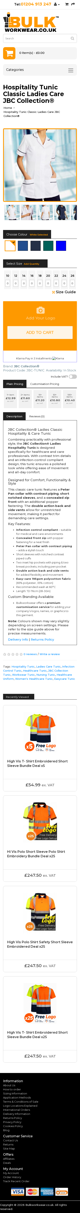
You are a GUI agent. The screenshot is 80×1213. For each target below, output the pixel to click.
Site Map (9, 1148)
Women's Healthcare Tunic (34, 678)
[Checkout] (73, 4)
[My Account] (57, 4)
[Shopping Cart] (67, 4)
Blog (6, 1130)
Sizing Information (15, 1093)
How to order (12, 1089)
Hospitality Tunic (23, 666)
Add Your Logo (40, 318)
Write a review (50, 654)
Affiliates (8, 1158)
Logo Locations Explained (20, 1105)
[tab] (14, 384)
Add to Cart (40, 332)
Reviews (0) (37, 416)
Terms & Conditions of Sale (20, 1101)
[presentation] (6, 212)
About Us (9, 1085)
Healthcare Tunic (35, 670)
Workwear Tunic (23, 674)
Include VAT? (59, 376)
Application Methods (17, 1097)
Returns (8, 1144)
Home (7, 107)
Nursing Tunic (45, 674)
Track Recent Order (16, 1181)
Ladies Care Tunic (48, 666)
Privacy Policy (12, 1122)
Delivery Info (18, 639)
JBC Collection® (26, 366)
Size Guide (66, 292)
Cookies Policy (13, 1126)
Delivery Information (16, 1113)
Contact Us (10, 1140)
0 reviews (30, 654)
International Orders (16, 1109)
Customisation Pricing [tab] (44, 383)
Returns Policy (42, 639)
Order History (12, 1177)
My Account (11, 1173)
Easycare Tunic (64, 678)
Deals (7, 1162)
